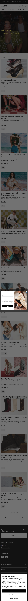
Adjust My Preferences (14, 598)
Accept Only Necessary (14, 594)
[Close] (26, 575)
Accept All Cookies (14, 591)
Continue (7, 306)
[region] (14, 587)
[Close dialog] (26, 292)
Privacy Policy (5, 585)
